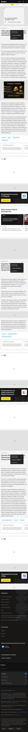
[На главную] (4, 1)
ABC (13, 53)
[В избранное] (26, 28)
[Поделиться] (24, 28)
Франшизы (24, 4)
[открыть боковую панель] (23, 2)
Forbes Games (8, 4)
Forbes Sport (4, 219)
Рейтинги (17, 4)
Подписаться (6, 192)
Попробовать (14, 38)
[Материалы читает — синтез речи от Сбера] (22, 28)
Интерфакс (19, 277)
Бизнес (3, 417)
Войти (19, 1)
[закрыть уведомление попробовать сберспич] (22, 32)
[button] (26, 2)
